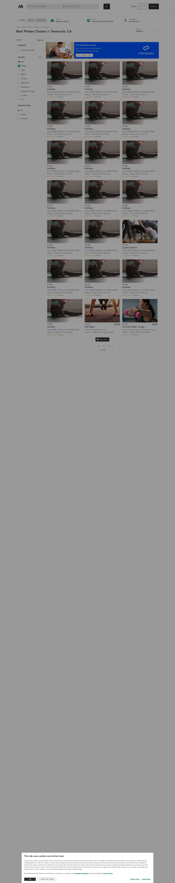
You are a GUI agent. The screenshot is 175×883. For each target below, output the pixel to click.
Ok (30, 879)
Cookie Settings (46, 879)
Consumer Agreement (81, 873)
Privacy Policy (108, 873)
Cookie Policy (146, 879)
